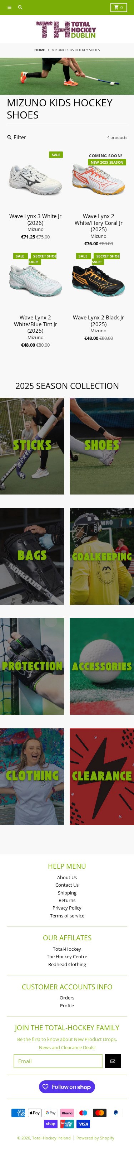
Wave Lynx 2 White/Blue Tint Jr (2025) (35, 324)
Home (39, 49)
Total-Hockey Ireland (51, 1138)
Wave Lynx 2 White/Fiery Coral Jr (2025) (99, 223)
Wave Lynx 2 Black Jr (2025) (98, 321)
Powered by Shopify (95, 1138)
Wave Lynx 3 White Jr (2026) (35, 219)
